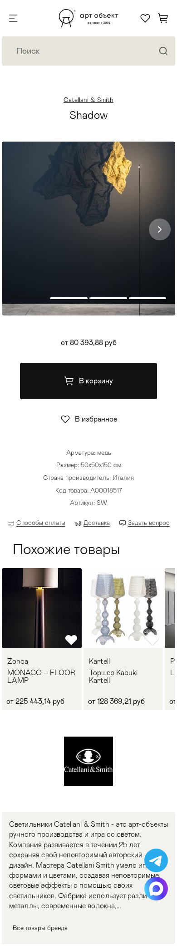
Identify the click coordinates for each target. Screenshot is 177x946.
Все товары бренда (40, 928)
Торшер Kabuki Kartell (113, 677)
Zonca (17, 661)
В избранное (96, 419)
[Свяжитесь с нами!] (156, 860)
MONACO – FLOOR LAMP (41, 677)
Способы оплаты (40, 523)
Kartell (99, 661)
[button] (160, 229)
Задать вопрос (149, 523)
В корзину (96, 381)
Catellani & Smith (88, 100)
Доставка (97, 523)
